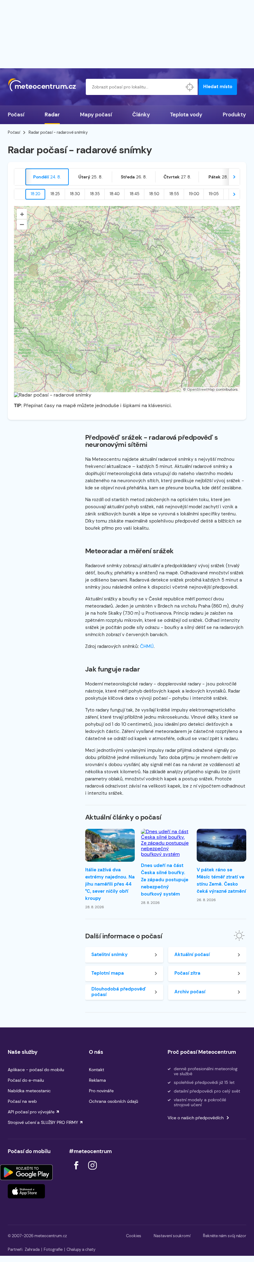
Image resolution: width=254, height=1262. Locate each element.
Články (141, 114)
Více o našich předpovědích (196, 1118)
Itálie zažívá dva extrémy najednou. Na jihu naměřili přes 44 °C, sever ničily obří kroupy (110, 884)
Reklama (97, 1080)
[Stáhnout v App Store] (26, 1191)
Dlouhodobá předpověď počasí (118, 991)
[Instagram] (92, 1171)
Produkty (234, 114)
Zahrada (32, 1249)
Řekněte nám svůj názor (224, 1235)
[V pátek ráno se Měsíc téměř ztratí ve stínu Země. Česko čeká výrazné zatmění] (221, 845)
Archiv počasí (189, 992)
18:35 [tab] (95, 193)
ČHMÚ (147, 646)
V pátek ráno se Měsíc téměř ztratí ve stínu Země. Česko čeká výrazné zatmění (221, 880)
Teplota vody (186, 114)
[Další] (234, 176)
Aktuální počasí (192, 954)
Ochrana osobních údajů (113, 1101)
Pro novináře (101, 1091)
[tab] (47, 177)
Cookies (133, 1235)
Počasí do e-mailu (26, 1080)
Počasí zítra (187, 973)
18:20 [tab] (35, 193)
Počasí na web (22, 1101)
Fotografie (53, 1249)
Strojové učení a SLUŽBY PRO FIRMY (43, 1122)
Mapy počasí (96, 114)
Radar (52, 114)
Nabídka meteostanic (29, 1091)
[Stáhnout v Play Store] (26, 1172)
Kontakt (96, 1069)
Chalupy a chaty (81, 1249)
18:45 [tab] (134, 193)
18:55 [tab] (174, 193)
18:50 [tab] (154, 193)
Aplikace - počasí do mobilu (36, 1069)
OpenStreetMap (201, 389)
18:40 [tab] (115, 193)
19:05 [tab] (214, 193)
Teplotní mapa (107, 973)
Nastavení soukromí (172, 1235)
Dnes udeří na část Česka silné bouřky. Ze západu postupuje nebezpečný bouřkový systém (164, 879)
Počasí (16, 114)
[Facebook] (77, 1171)
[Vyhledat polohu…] (190, 87)
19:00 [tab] (194, 193)
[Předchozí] (19, 176)
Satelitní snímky (109, 954)
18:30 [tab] (75, 193)
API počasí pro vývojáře (31, 1112)
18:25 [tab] (55, 193)
